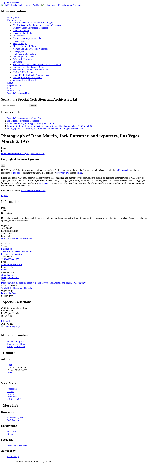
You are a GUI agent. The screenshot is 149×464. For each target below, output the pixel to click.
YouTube (12, 394)
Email (10, 372)
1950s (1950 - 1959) (10, 259)
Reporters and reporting (12, 254)
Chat (10, 365)
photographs (7, 275)
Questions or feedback (17, 445)
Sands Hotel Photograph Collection (23, 121)
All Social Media (15, 399)
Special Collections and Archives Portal (25, 118)
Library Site (7, 321)
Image (4, 269)
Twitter (11, 391)
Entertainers (6, 249)
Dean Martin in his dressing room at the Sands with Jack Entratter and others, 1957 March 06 (49, 126)
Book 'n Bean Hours (16, 344)
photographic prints (10, 277)
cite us (79, 173)
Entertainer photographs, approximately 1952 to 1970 (31, 123)
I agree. (4, 195)
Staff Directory (14, 420)
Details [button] (7, 243)
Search (33, 106)
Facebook (12, 389)
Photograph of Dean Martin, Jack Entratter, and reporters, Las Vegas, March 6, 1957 (45, 128)
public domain (122, 170)
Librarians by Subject (17, 417)
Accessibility (13, 456)
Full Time (11, 431)
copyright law (62, 173)
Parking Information (16, 346)
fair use (16, 173)
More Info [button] (8, 296)
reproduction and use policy (33, 190)
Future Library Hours (17, 341)
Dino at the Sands (9, 293)
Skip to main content (10, 2)
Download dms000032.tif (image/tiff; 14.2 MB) (23, 153)
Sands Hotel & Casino (11, 264)
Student (10, 434)
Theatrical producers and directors (16, 251)
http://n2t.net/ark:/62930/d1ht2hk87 (17, 238)
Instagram (12, 396)
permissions (44, 183)
